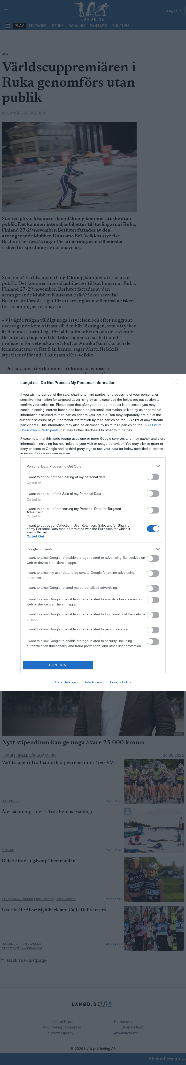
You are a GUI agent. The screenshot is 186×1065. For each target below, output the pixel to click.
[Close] (176, 383)
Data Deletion (65, 682)
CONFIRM (58, 665)
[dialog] (93, 532)
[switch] (153, 477)
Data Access (93, 682)
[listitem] (93, 466)
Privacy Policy (120, 682)
